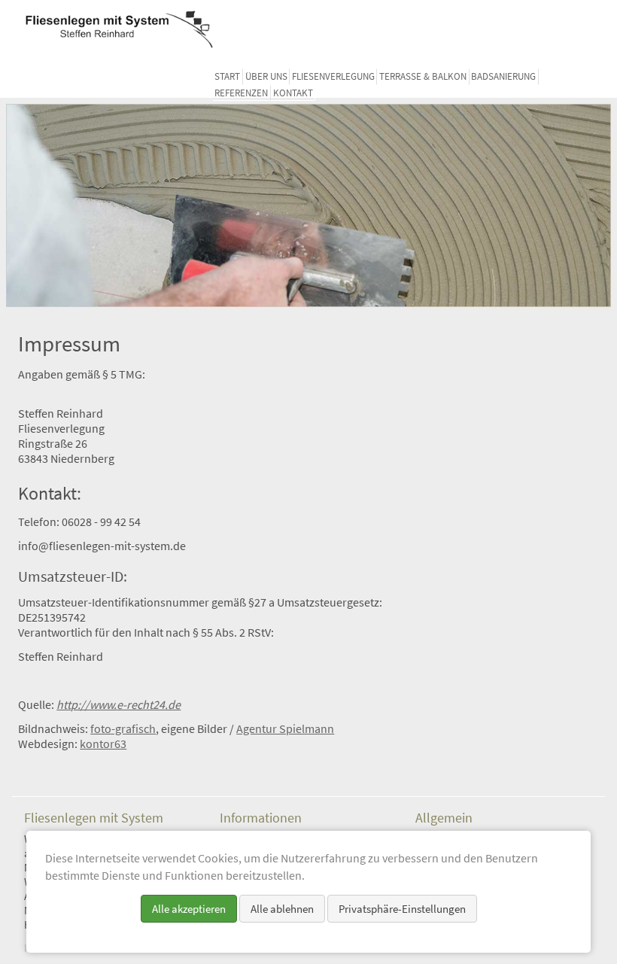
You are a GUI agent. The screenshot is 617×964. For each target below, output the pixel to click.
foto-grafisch (123, 728)
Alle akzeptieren (189, 909)
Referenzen (241, 93)
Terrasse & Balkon (423, 76)
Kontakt (293, 93)
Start (227, 76)
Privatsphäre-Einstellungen (402, 909)
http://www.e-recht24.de (118, 704)
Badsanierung (503, 76)
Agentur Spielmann (285, 728)
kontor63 (103, 743)
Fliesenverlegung (333, 76)
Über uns (266, 76)
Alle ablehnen (282, 909)
